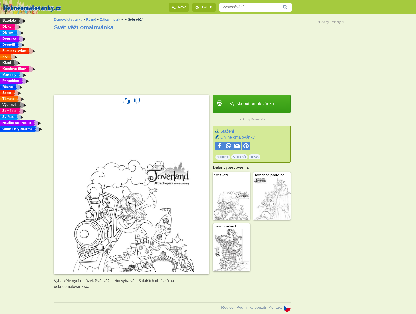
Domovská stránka (68, 19)
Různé (91, 19)
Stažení (227, 131)
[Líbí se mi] (127, 101)
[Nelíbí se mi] (137, 101)
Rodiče (227, 307)
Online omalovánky (237, 137)
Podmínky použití (251, 307)
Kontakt (275, 307)
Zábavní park (110, 19)
